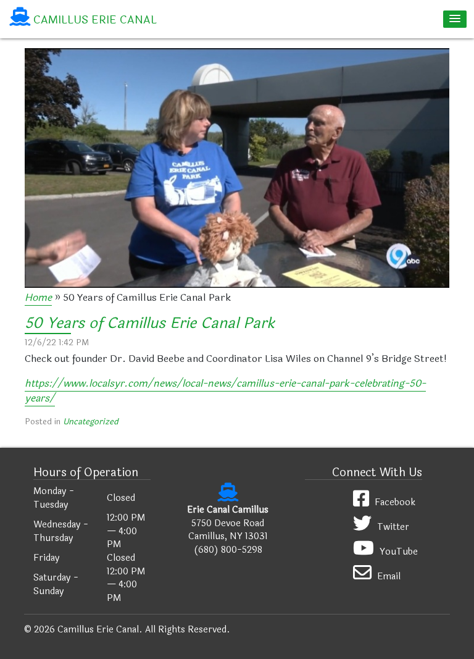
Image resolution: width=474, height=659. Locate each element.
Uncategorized (90, 421)
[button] (455, 19)
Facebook (393, 502)
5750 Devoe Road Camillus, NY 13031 (228, 530)
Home (38, 297)
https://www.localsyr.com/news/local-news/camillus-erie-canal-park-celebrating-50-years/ (225, 391)
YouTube (397, 552)
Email (388, 576)
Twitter (392, 527)
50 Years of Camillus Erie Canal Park (150, 323)
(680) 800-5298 (228, 550)
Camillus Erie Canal (95, 19)
